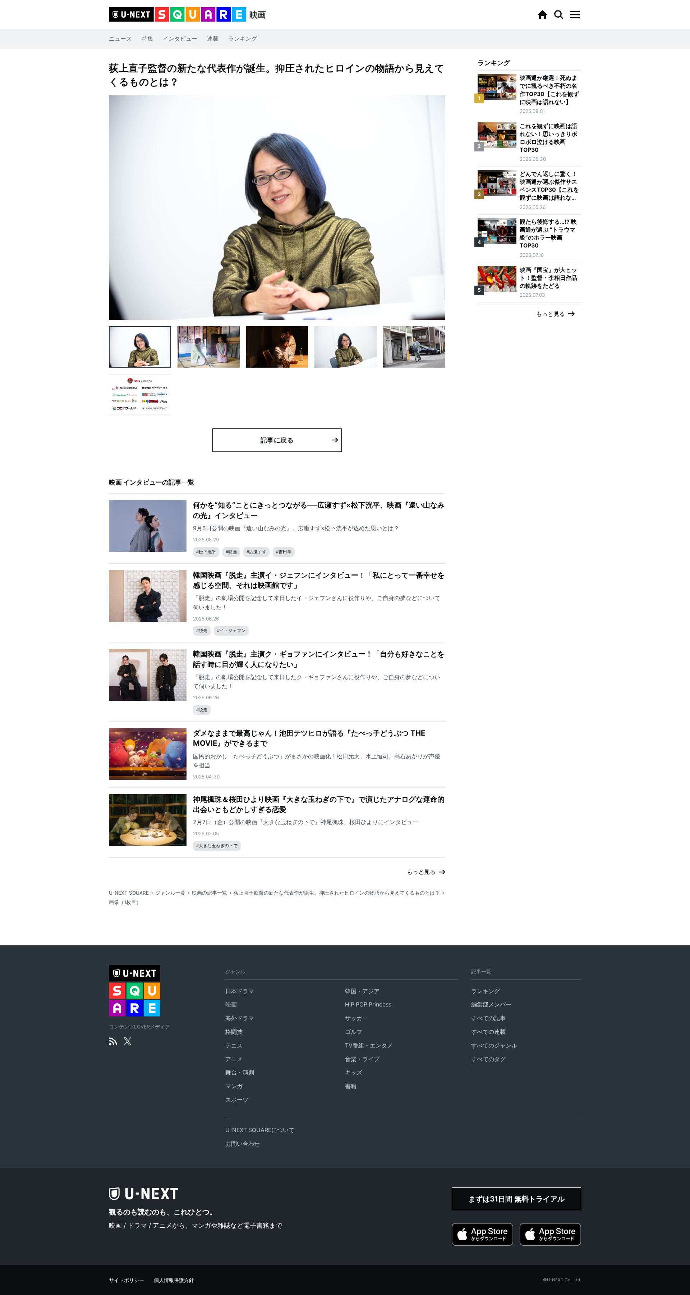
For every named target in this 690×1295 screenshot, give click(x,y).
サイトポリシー (126, 1280)
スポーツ (236, 1099)
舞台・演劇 (239, 1072)
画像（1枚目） (125, 902)
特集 (147, 38)
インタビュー (180, 38)
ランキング (242, 38)
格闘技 (234, 1031)
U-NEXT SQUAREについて (259, 1130)
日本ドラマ (239, 991)
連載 (212, 38)
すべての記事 (488, 1018)
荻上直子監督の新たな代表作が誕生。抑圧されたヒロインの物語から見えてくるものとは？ (337, 893)
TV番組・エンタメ (369, 1045)
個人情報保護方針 (174, 1280)
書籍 (350, 1086)
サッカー (356, 1018)
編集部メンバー (491, 1004)
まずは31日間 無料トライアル (516, 1198)
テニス (234, 1045)
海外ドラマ (239, 1018)
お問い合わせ (242, 1143)
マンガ (234, 1086)
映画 (231, 1004)
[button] (574, 14)
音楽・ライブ (362, 1059)
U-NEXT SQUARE (129, 893)
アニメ (234, 1059)
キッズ (353, 1072)
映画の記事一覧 (209, 893)
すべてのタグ (488, 1059)
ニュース (120, 38)
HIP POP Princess (368, 1004)
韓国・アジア (362, 991)
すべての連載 (488, 1031)
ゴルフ (353, 1031)
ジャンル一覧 (170, 893)
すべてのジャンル (494, 1045)
